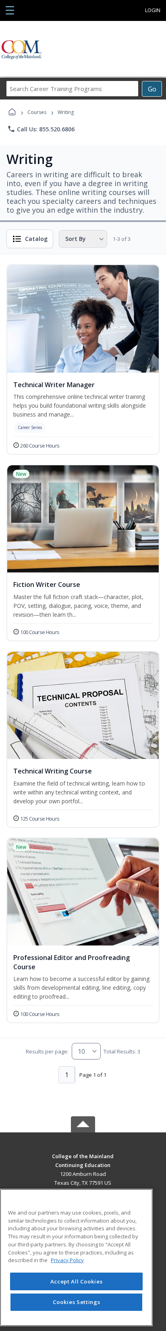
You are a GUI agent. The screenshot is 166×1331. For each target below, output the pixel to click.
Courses (36, 112)
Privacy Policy (67, 1260)
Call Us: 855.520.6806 (41, 129)
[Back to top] (83, 1162)
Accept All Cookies (76, 1281)
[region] (76, 1257)
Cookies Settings (76, 1302)
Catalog (36, 239)
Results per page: (47, 1051)
